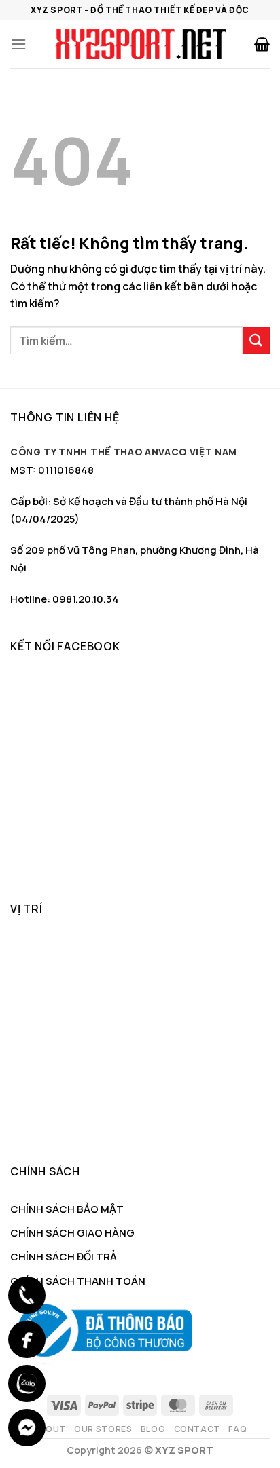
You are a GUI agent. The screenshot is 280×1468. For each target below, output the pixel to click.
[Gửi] (256, 340)
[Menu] (18, 43)
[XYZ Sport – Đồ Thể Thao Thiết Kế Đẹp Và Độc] (140, 44)
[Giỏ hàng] (262, 44)
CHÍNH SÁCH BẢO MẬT (67, 1209)
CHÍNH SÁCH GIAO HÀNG (72, 1233)
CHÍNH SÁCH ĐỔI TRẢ (63, 1256)
